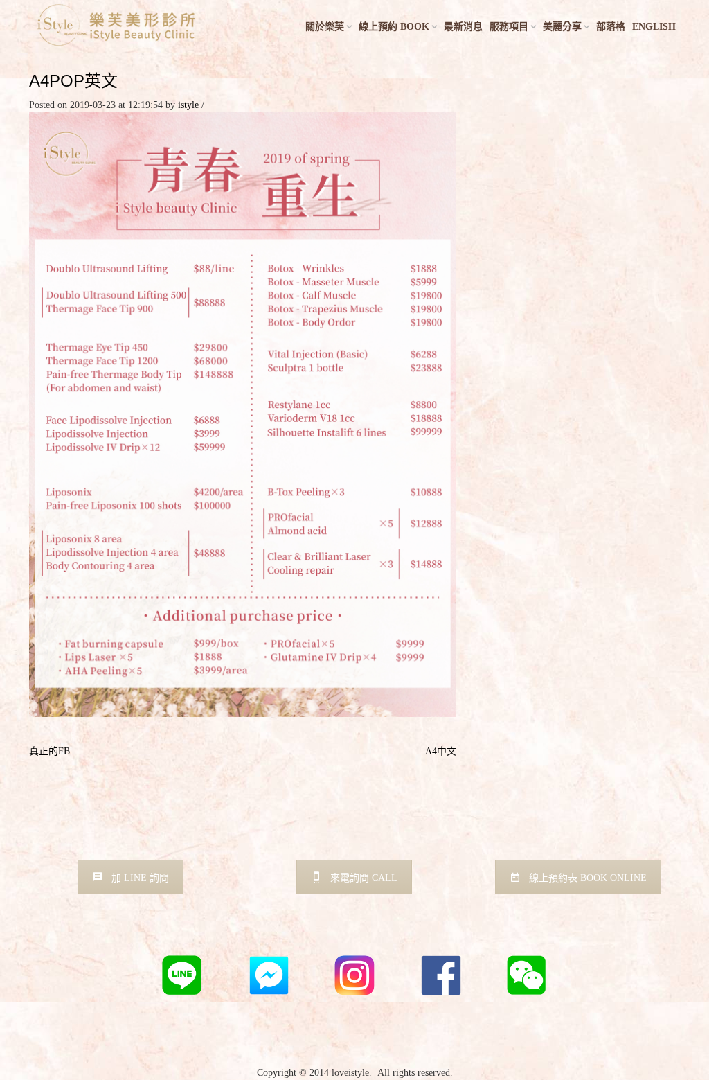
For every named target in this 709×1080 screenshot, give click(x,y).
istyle (188, 105)
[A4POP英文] (242, 414)
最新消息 (463, 26)
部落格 (610, 26)
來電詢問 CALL (363, 878)
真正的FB (49, 751)
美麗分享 (562, 26)
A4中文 (440, 751)
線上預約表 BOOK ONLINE (588, 878)
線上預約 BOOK (394, 26)
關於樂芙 (324, 26)
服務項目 (509, 26)
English (654, 26)
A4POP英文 (73, 80)
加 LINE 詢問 (140, 878)
